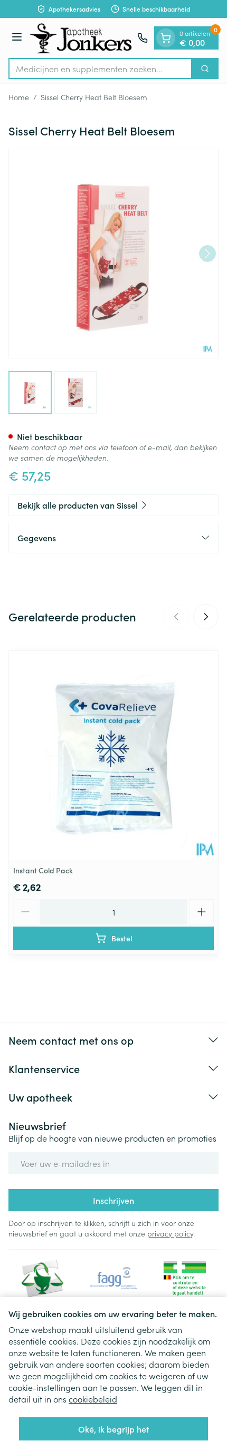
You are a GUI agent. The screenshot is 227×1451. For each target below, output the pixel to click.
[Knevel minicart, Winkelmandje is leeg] (165, 37)
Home (18, 97)
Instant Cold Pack (43, 870)
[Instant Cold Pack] (113, 755)
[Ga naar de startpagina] (81, 38)
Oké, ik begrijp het (113, 1429)
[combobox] (100, 68)
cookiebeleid (93, 1399)
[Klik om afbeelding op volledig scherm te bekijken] (113, 253)
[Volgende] (207, 253)
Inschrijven (113, 1200)
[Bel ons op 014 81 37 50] (142, 38)
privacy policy (170, 1233)
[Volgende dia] (206, 616)
